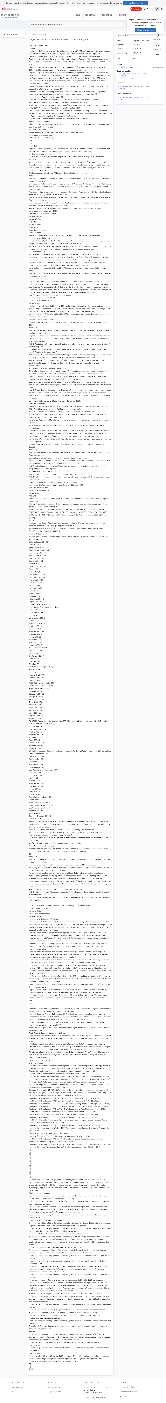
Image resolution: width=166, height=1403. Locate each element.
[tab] (157, 37)
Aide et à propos (54, 1387)
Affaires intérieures (128, 67)
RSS (13, 1392)
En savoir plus (116, 3)
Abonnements (17, 1387)
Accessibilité (124, 1396)
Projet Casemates (54, 1392)
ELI (49, 1396)
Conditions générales (127, 1387)
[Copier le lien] (127, 83)
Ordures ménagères (128, 78)
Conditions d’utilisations (128, 1392)
